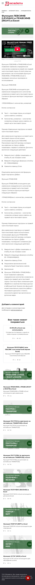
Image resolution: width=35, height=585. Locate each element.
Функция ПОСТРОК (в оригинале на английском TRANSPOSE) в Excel (16, 422)
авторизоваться (16, 310)
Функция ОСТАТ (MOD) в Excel (14, 556)
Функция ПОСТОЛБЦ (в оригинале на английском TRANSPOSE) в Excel (16, 456)
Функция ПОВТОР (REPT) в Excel (15, 524)
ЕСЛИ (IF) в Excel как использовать (17, 329)
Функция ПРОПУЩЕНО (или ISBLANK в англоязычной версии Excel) (17, 349)
